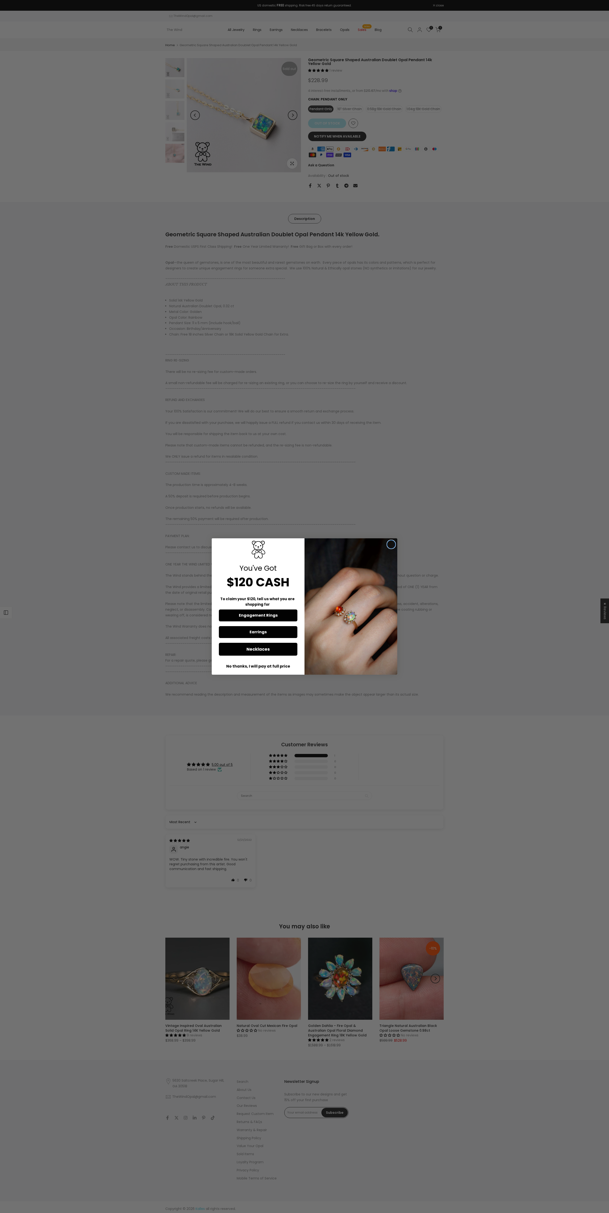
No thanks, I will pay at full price (258, 666)
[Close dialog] (391, 544)
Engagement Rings (258, 615)
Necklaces (258, 649)
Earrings (258, 632)
